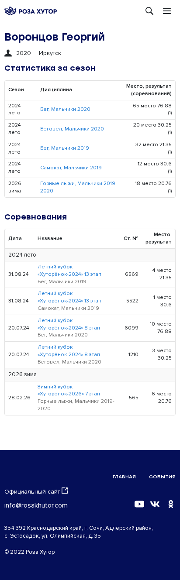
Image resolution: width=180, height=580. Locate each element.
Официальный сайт (32, 491)
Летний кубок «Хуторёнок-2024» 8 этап (69, 324)
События (162, 477)
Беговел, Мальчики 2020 (72, 129)
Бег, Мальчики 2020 (65, 109)
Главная (124, 477)
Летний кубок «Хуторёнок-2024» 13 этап (69, 271)
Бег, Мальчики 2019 (64, 148)
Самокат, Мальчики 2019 (71, 168)
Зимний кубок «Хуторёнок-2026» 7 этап (69, 391)
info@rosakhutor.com (36, 505)
